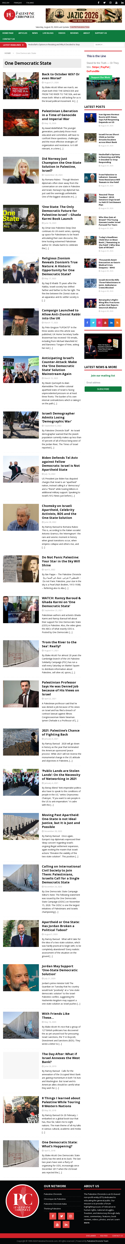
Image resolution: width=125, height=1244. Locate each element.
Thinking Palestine (52, 1208)
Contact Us (9, 39)
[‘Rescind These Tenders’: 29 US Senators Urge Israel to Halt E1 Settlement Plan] (90, 198)
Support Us (101, 33)
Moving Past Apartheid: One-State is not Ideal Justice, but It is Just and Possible (61, 821)
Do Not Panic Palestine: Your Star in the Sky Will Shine (61, 561)
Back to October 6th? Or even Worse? (61, 76)
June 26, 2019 (50, 1066)
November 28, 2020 (53, 831)
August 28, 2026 (107, 271)
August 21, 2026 (51, 82)
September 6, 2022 (52, 425)
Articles (22, 33)
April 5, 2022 (49, 569)
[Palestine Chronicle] (22, 1216)
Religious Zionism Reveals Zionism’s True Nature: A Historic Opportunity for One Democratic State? (60, 266)
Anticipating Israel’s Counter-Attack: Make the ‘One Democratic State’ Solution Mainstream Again (59, 366)
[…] (76, 101)
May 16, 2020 (50, 1022)
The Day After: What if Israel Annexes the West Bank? (61, 1058)
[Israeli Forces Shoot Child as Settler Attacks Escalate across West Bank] (90, 137)
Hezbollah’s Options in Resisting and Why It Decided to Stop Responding (109, 158)
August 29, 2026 (107, 125)
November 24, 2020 (53, 886)
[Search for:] (109, 44)
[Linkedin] (122, 2)
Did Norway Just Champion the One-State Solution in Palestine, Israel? (61, 165)
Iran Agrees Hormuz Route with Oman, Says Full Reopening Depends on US (109, 118)
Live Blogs (48, 33)
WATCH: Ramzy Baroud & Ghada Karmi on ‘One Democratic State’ (61, 602)
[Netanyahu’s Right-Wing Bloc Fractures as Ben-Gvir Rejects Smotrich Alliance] (90, 303)
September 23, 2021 (53, 610)
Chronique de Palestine (55, 1199)
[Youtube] (116, 2)
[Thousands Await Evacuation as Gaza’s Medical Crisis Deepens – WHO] (90, 263)
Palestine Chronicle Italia (55, 1203)
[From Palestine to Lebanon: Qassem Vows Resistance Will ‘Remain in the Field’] (90, 178)
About (86, 33)
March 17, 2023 (51, 322)
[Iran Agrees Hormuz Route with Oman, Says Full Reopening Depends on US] (90, 117)
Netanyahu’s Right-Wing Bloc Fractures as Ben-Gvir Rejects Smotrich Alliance (109, 303)
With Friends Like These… (56, 1016)
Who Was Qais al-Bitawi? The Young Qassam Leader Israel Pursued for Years (109, 221)
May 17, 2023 (50, 278)
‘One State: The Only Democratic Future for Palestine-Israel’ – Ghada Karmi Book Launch (61, 213)
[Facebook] (98, 2)
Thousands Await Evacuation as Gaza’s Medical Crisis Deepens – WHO (109, 263)
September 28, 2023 (53, 175)
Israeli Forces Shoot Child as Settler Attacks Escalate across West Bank (109, 138)
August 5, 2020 (50, 934)
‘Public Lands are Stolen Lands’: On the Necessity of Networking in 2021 (61, 775)
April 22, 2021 (50, 698)
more (86, 1222)
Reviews (74, 33)
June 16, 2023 (50, 223)
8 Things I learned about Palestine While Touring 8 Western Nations (61, 1102)
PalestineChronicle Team (97, 1241)
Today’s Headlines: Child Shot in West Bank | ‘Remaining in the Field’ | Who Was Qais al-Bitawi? (109, 242)
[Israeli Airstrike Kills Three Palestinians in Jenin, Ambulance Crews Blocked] (90, 283)
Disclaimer (91, 1236)
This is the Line (96, 56)
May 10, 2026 (50, 123)
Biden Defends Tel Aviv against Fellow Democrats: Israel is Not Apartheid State (61, 464)
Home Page (7, 33)
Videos (61, 33)
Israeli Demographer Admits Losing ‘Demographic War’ (58, 417)
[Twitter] (104, 2)
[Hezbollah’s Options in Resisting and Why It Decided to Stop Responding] (90, 157)
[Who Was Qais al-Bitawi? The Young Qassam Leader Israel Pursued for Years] (90, 220)
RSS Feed (104, 1236)
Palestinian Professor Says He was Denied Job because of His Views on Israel (60, 688)
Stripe (95, 67)
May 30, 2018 (50, 1110)
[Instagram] (110, 2)
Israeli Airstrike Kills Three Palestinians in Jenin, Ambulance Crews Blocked (109, 283)
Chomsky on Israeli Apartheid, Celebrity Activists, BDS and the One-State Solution (59, 512)
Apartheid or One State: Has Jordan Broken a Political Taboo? (61, 926)
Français (18, 3)
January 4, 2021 (51, 783)
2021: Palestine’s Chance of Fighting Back (61, 732)
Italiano (30, 3)
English (5, 3)
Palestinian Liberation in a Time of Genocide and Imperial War (60, 115)
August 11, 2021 (51, 650)
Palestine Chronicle (53, 1194)
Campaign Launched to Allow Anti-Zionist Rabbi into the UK (61, 314)
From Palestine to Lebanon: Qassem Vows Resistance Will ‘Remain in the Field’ (109, 178)
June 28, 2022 (50, 522)
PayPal (105, 67)
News (35, 33)
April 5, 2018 (49, 1150)
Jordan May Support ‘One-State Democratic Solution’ (60, 970)
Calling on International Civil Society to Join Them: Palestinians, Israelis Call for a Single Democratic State (61, 874)
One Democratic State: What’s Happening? (59, 1144)
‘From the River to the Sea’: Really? (59, 644)
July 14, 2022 (49, 474)
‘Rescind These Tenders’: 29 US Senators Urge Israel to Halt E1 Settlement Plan (110, 199)
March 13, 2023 (51, 378)
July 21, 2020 (49, 978)
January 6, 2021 (51, 738)
